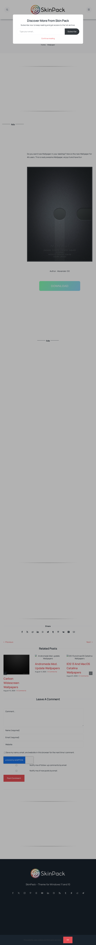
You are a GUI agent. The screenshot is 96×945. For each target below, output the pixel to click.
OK (68, 940)
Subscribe (72, 31)
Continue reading (48, 38)
